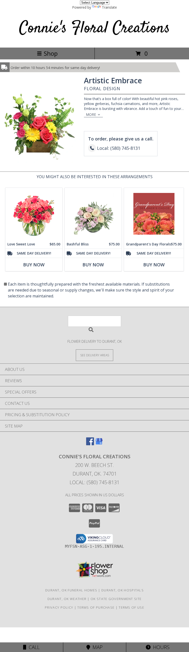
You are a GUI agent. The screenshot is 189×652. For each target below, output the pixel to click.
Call (33, 647)
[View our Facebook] (90, 443)
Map (96, 647)
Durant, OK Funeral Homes (71, 590)
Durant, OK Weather (66, 599)
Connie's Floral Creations (94, 28)
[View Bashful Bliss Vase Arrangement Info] (93, 214)
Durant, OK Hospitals (122, 590)
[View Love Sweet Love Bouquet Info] (33, 214)
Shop (51, 53)
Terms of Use (131, 607)
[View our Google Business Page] (99, 443)
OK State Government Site (116, 599)
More (91, 114)
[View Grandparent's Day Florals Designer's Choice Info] (154, 214)
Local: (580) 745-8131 (94, 482)
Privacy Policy (59, 607)
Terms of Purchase (95, 607)
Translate (109, 7)
